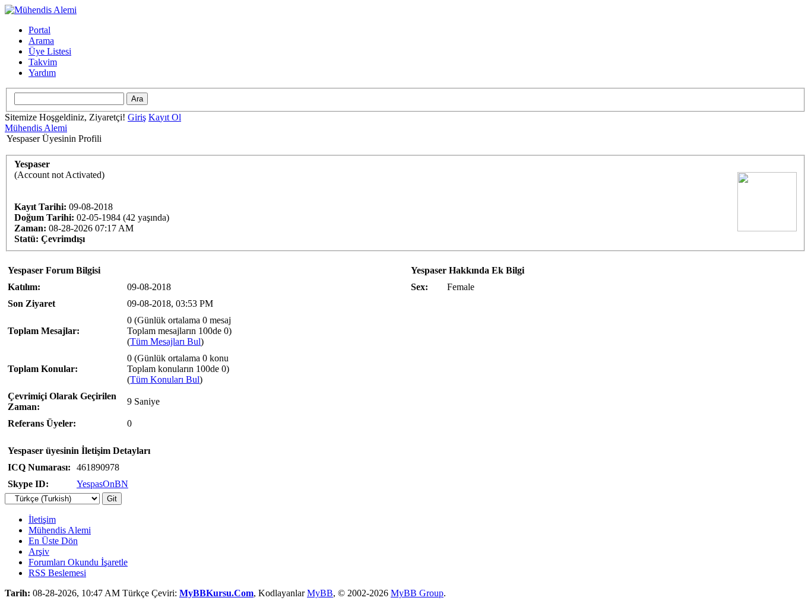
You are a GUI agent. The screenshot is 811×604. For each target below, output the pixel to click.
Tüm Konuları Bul (164, 379)
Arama (41, 41)
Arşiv (38, 551)
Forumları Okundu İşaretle (78, 562)
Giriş (137, 117)
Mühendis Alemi (36, 128)
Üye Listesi (49, 51)
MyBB (320, 593)
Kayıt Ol (164, 117)
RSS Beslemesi (57, 573)
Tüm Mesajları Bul (165, 341)
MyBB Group (417, 593)
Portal (39, 30)
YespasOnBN (102, 484)
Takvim (42, 62)
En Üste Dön (53, 541)
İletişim (42, 519)
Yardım (42, 73)
